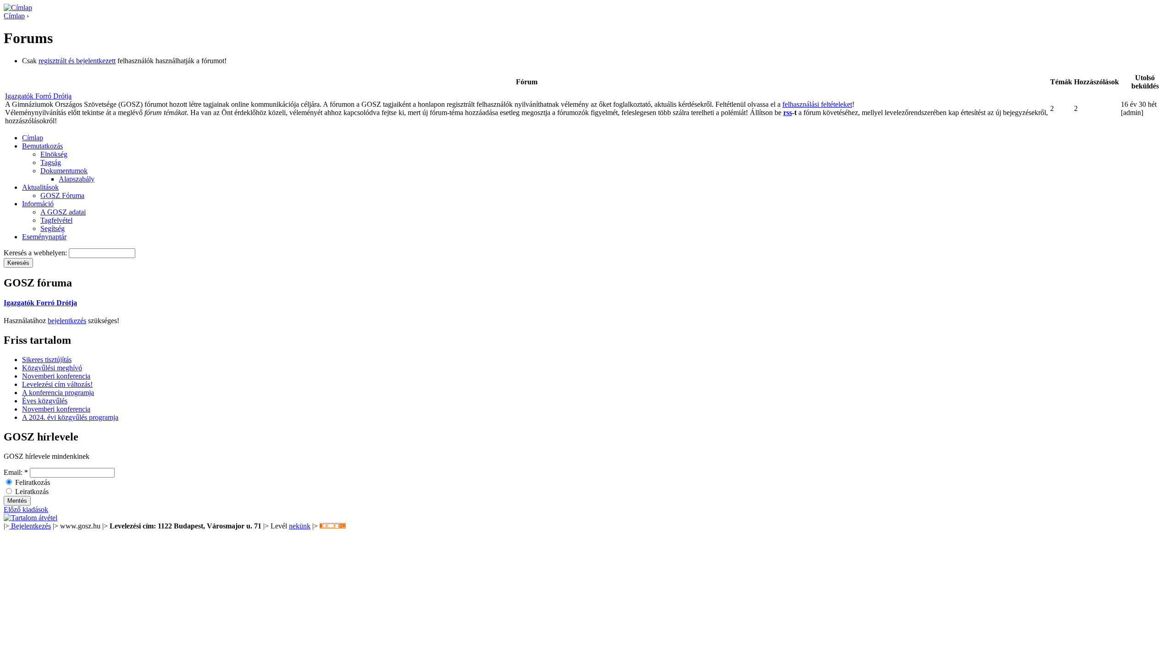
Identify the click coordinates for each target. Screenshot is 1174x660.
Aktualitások (40, 187)
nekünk (299, 526)
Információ (38, 204)
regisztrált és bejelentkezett (77, 61)
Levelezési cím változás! (57, 384)
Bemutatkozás (42, 146)
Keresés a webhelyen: (36, 253)
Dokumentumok (64, 171)
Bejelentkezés (30, 526)
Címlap (14, 16)
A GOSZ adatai (63, 212)
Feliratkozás (31, 482)
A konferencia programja (58, 392)
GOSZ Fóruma (62, 195)
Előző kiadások (26, 509)
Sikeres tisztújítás (47, 359)
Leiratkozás (31, 491)
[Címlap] (18, 7)
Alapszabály (76, 179)
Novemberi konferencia (56, 376)
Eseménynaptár (44, 237)
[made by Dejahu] (333, 526)
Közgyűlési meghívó (52, 368)
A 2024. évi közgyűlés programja (70, 417)
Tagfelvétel (56, 220)
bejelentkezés (67, 320)
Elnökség (53, 154)
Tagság (50, 162)
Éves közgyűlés (44, 401)
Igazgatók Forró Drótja (38, 96)
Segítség (52, 228)
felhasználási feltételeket (817, 104)
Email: (16, 472)
